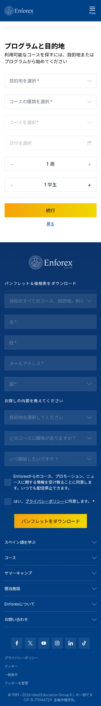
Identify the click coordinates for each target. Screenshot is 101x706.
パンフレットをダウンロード (50, 521)
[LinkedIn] (70, 643)
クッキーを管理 (16, 683)
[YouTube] (43, 643)
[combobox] (50, 81)
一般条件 (11, 675)
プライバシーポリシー (45, 501)
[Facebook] (16, 643)
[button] (50, 542)
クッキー (11, 666)
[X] (30, 643)
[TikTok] (84, 643)
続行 (50, 210)
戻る (50, 223)
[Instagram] (57, 643)
